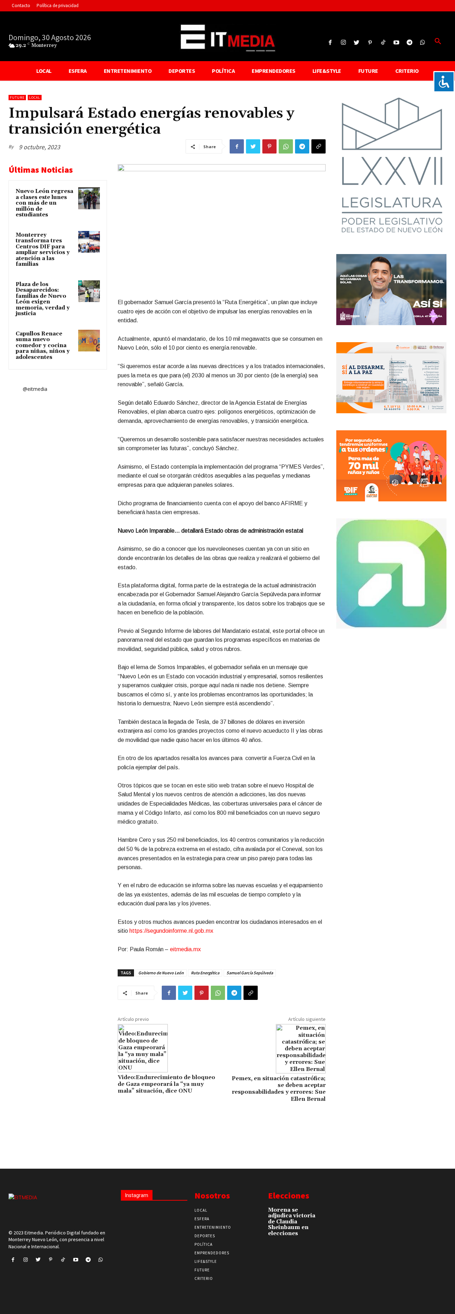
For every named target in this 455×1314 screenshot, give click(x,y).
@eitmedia (35, 389)
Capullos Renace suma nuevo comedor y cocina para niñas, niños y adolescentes (43, 345)
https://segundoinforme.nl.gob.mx (171, 931)
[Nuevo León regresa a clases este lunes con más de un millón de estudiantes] (89, 198)
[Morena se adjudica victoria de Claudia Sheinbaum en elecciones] (327, 1212)
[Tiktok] (383, 43)
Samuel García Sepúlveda (249, 972)
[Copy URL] (318, 146)
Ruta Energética (205, 972)
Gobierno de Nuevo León (161, 972)
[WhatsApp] (286, 146)
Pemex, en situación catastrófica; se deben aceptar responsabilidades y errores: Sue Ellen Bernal (279, 1089)
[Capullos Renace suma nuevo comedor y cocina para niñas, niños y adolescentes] (89, 341)
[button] (437, 41)
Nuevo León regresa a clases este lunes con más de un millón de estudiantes (44, 203)
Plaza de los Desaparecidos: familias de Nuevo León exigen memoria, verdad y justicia (43, 299)
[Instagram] (343, 43)
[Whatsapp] (423, 43)
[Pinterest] (370, 43)
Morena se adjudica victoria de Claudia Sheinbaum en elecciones (291, 1222)
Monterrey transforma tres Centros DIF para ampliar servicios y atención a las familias (43, 250)
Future (17, 97)
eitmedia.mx (185, 949)
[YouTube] (396, 43)
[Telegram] (409, 43)
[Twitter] (357, 43)
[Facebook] (330, 43)
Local (34, 97)
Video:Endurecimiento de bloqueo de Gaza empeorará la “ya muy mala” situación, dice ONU (166, 1084)
